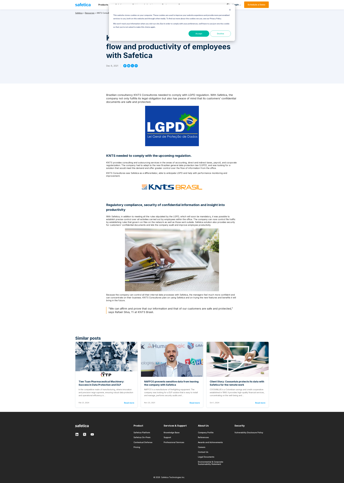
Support (167, 437)
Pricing (137, 447)
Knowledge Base (172, 432)
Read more (129, 403)
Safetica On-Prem (142, 437)
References (203, 437)
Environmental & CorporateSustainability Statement (210, 463)
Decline (220, 33)
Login (236, 4)
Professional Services (174, 442)
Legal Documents (206, 457)
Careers (201, 447)
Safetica (79, 13)
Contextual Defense (143, 442)
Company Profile (206, 432)
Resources (89, 13)
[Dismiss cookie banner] (230, 10)
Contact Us (203, 452)
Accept (199, 33)
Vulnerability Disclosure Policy (248, 432)
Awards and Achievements (210, 442)
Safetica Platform (142, 432)
